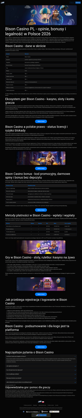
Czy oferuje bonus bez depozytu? (14, 370)
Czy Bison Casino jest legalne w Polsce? (16, 356)
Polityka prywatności (28, 405)
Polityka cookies (51, 405)
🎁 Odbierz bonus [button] (42, 415)
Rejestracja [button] (78, 2)
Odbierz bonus (41, 121)
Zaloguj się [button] (72, 2)
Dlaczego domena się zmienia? (13, 378)
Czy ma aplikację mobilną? (12, 374)
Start (2, 6)
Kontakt (56, 405)
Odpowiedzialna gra (42, 405)
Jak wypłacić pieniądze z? (12, 366)
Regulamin (35, 405)
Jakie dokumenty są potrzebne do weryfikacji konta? (19, 382)
